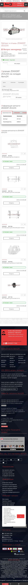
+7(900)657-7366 (20, 3)
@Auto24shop (7, 537)
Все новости (4, 426)
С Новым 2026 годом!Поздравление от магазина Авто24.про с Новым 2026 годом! (12, 419)
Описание (17, 112)
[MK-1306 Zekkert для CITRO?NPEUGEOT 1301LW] (14, 214)
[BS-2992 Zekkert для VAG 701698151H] (14, 144)
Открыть (11, 167)
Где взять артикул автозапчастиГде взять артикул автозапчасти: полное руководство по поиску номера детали (12, 401)
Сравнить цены (22, 53)
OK (20, 516)
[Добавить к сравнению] (24, 153)
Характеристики (7, 112)
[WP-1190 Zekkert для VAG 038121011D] (14, 285)
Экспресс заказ (8, 161)
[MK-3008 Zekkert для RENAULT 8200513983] (14, 250)
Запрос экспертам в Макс (9, 389)
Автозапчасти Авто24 (14, 560)
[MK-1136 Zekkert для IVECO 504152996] (14, 179)
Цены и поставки (21, 164)
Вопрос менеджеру (12, 49)
